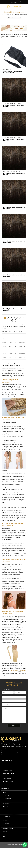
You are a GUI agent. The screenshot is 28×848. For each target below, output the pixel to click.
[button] (2, 6)
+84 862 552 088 (7, 752)
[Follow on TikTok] (7, 757)
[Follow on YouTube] (17, 757)
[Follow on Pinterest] (12, 757)
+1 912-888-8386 (7, 750)
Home (2, 14)
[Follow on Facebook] (2, 757)
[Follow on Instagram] (5, 757)
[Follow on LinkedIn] (15, 757)
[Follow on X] (10, 757)
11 (22, 318)
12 (12, 320)
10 (19, 318)
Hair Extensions (9, 14)
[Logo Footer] (11, 739)
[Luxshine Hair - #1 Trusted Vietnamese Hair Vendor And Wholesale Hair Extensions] (14, 7)
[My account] (26, 6)
